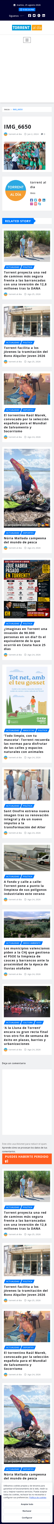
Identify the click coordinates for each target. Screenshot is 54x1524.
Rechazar (27, 1511)
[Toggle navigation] (27, 40)
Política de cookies (37, 1497)
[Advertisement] (27, 71)
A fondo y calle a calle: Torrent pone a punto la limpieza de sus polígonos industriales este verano (25, 887)
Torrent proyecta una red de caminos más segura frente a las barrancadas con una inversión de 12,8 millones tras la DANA (25, 280)
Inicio (7, 109)
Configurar (27, 1517)
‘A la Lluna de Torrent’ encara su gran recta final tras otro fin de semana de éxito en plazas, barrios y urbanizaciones (26, 1036)
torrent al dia (15, 134)
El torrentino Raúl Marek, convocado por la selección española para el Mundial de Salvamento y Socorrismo (26, 423)
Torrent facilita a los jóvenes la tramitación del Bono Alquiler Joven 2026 (26, 352)
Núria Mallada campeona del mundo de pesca (25, 540)
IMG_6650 (18, 109)
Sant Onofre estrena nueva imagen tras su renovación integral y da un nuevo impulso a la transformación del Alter (26, 819)
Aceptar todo (27, 1504)
